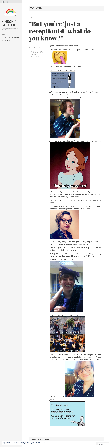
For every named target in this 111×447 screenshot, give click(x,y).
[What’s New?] (13, 47)
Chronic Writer (9, 23)
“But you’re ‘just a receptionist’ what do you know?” (60, 30)
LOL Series (37, 47)
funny (38, 51)
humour (40, 53)
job (32, 54)
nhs (35, 54)
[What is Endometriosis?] (9, 47)
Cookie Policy (34, 443)
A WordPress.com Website (40, 440)
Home (4, 35)
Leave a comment (37, 60)
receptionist (35, 56)
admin (33, 51)
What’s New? (6, 41)
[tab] (3, 2)
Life (32, 47)
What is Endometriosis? (10, 38)
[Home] (4, 47)
